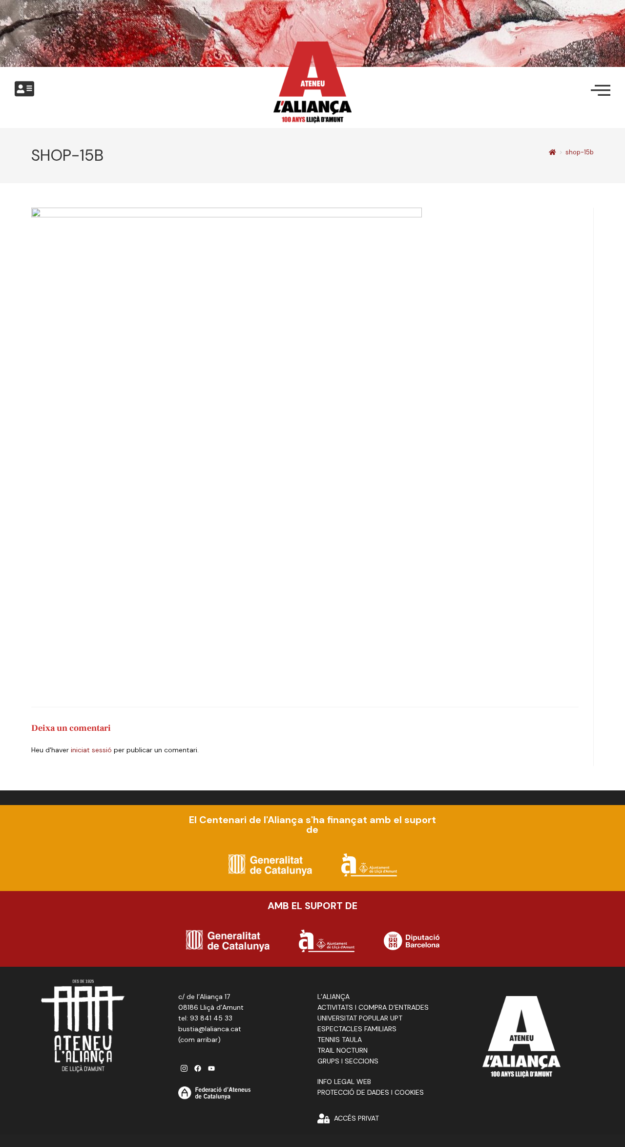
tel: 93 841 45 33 (205, 1018)
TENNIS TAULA (339, 1039)
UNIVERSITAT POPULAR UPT (359, 1018)
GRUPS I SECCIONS (347, 1061)
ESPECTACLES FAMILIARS (356, 1028)
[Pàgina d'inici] (552, 152)
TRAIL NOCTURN (342, 1050)
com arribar (199, 1039)
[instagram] (184, 1068)
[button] (24, 89)
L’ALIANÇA (333, 996)
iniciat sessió (91, 749)
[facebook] (197, 1068)
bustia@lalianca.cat (209, 1028)
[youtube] (211, 1068)
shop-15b (579, 152)
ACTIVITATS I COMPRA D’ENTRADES (373, 1007)
